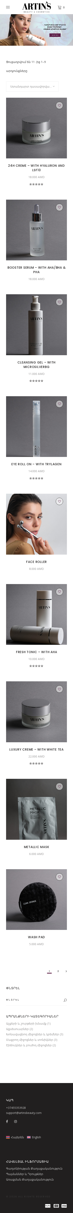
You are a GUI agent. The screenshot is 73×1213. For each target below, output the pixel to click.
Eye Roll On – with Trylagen (36, 464)
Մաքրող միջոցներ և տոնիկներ (29, 1040)
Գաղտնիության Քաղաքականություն (34, 1168)
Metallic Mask (36, 847)
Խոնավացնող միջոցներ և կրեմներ (32, 1034)
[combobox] (32, 86)
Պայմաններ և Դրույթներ (24, 1174)
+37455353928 (16, 1108)
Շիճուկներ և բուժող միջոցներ (29, 1045)
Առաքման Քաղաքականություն (30, 1179)
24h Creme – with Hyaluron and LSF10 (36, 167)
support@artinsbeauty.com (24, 1113)
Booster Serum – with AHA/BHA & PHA (37, 269)
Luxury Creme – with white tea (36, 749)
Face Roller (36, 562)
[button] (59, 105)
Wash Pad (36, 937)
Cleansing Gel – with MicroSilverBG (36, 364)
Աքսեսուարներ (17, 1029)
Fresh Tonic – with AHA (36, 652)
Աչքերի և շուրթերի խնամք (26, 1023)
